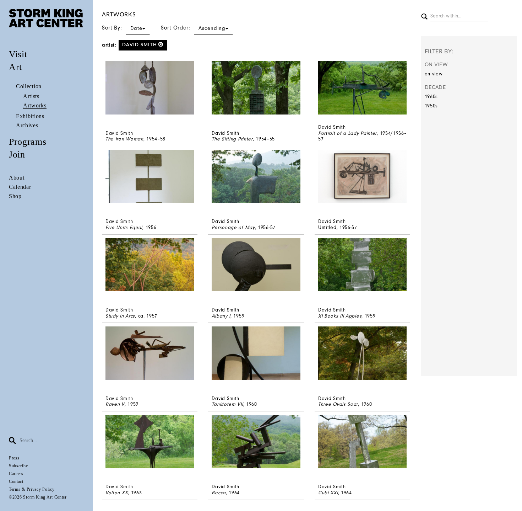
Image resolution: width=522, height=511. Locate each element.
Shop (15, 196)
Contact (16, 481)
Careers (16, 473)
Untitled (327, 227)
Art (15, 67)
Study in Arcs (120, 316)
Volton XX (116, 493)
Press (14, 458)
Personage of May (233, 227)
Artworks (35, 105)
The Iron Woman (124, 139)
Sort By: (122, 28)
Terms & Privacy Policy (31, 489)
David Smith (140, 45)
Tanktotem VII (227, 404)
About (17, 178)
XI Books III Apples (339, 316)
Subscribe (18, 465)
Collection (29, 86)
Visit (18, 54)
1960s (431, 97)
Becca (219, 493)
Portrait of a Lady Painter (347, 133)
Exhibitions (30, 116)
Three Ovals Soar (338, 404)
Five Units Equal (123, 227)
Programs (28, 142)
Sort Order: (193, 28)
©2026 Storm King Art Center (38, 497)
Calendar (20, 187)
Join (17, 154)
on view (434, 74)
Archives (27, 125)
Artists (31, 96)
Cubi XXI (328, 493)
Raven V (115, 404)
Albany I (221, 316)
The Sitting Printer (232, 139)
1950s (431, 106)
